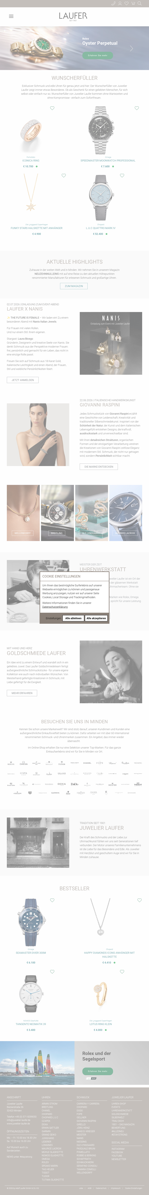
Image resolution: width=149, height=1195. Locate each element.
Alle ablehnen (73, 618)
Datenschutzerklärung (55, 606)
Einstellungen (53, 618)
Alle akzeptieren (96, 618)
